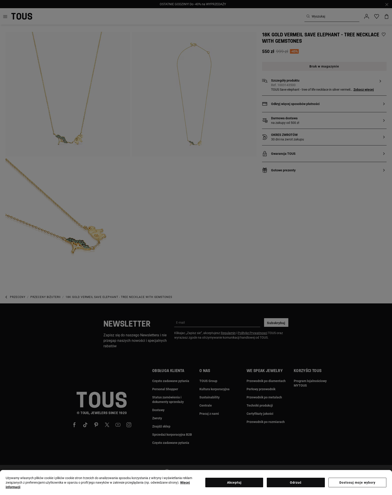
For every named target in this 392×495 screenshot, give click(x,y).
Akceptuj (234, 482)
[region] (196, 482)
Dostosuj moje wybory (357, 482)
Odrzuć (295, 482)
